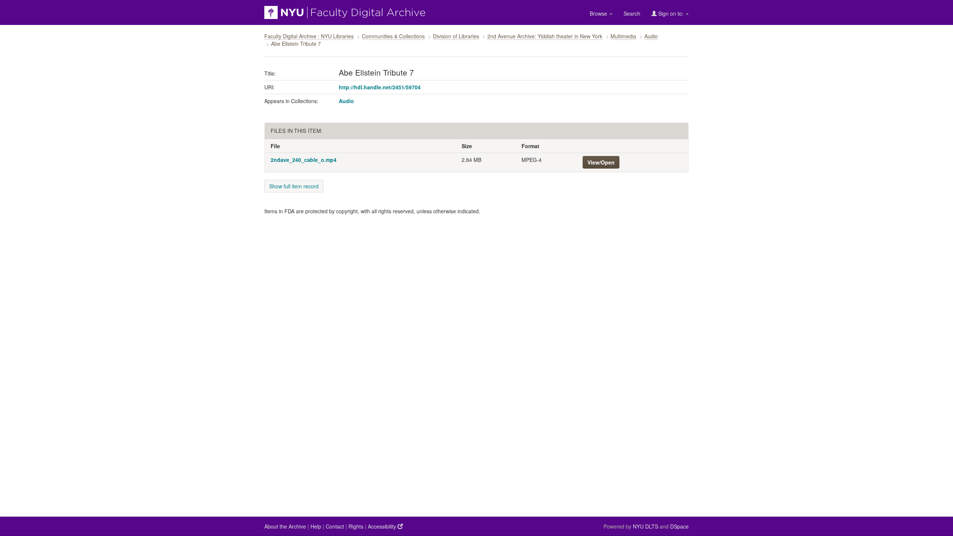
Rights (355, 526)
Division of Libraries (456, 36)
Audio (651, 36)
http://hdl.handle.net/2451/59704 (380, 87)
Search (632, 13)
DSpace (679, 526)
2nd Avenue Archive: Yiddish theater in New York (544, 36)
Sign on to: (671, 13)
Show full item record (294, 186)
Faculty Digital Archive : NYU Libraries (309, 36)
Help (315, 526)
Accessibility (383, 526)
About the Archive (285, 526)
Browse (599, 13)
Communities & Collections (393, 36)
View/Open (601, 162)
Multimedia (623, 36)
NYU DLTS (645, 526)
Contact (335, 526)
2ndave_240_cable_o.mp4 (304, 159)
